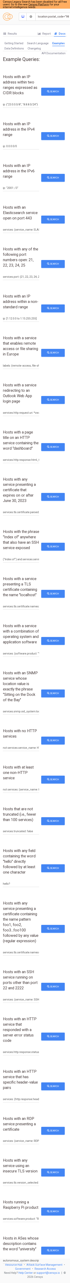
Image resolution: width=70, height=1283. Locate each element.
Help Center (25, 1272)
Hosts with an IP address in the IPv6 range (19, 171)
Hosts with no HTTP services (20, 734)
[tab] (10, 33)
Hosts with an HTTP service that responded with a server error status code (20, 1030)
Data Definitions (14, 48)
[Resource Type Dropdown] (23, 17)
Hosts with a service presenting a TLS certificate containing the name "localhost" (20, 587)
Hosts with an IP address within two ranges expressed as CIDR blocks (20, 85)
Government (23, 1268)
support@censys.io (48, 1272)
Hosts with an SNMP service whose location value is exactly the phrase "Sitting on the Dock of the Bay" (20, 686)
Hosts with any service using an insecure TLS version (20, 1165)
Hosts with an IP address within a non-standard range (20, 301)
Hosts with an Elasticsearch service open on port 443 (20, 212)
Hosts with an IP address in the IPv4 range (19, 129)
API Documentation (54, 53)
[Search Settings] (31, 17)
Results (12, 33)
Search (54, 91)
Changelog (34, 48)
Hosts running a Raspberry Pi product (20, 1205)
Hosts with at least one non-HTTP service (18, 772)
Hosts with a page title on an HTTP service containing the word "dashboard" (20, 440)
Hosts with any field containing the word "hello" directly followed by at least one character (19, 862)
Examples (58, 43)
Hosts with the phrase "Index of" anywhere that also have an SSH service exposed (21, 539)
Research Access (45, 1268)
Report (46, 33)
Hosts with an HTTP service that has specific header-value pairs (20, 1079)
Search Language (38, 43)
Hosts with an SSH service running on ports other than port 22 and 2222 (20, 980)
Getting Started (13, 43)
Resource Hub (13, 1264)
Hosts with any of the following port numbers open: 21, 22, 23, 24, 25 (20, 257)
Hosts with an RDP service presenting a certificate (19, 1124)
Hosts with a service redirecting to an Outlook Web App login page (19, 393)
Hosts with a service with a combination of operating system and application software (21, 634)
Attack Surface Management (44, 1264)
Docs (62, 33)
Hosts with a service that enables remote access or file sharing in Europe (20, 346)
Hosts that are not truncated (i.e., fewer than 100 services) (19, 814)
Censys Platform (38, 4)
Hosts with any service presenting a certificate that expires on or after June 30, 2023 (19, 490)
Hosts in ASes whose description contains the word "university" (20, 1243)
